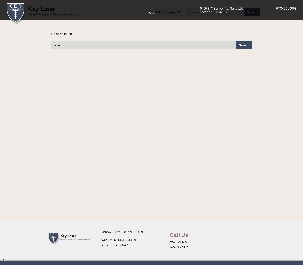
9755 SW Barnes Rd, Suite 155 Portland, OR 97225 (221, 10)
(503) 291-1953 (286, 8)
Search (244, 45)
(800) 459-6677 (179, 246)
